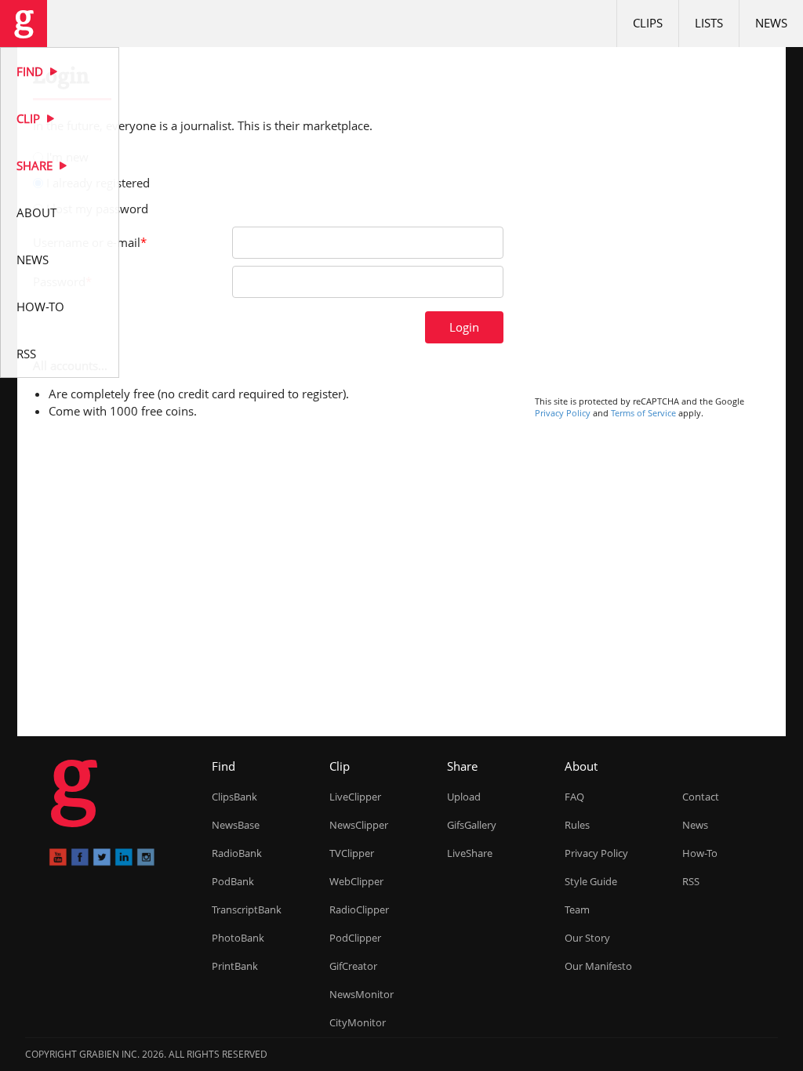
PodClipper (355, 938)
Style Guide (591, 881)
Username (90, 242)
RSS (26, 353)
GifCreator (353, 966)
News (32, 259)
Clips (648, 23)
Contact (700, 797)
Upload (464, 797)
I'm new (67, 157)
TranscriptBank (247, 909)
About (36, 212)
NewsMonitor (361, 994)
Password (62, 281)
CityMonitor (357, 1022)
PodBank (233, 881)
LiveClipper (355, 797)
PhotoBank (238, 938)
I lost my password (97, 208)
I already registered (98, 183)
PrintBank (235, 966)
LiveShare (469, 853)
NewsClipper (358, 825)
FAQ (574, 797)
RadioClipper (359, 909)
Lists (709, 23)
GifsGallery (471, 825)
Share (36, 165)
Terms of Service (643, 413)
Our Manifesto (598, 966)
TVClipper (351, 853)
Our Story (587, 938)
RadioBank (237, 853)
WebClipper (356, 881)
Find (31, 71)
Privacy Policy (562, 413)
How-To (40, 306)
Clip (29, 118)
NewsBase (236, 825)
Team (577, 909)
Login (464, 327)
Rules (577, 825)
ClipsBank (234, 797)
